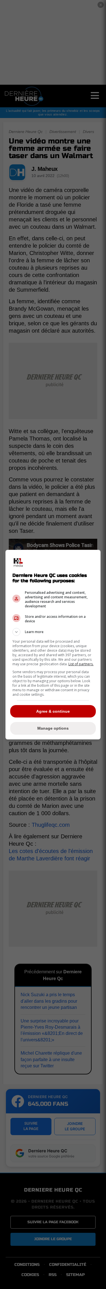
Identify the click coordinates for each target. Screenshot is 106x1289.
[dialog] (53, 645)
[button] (53, 632)
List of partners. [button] (81, 664)
